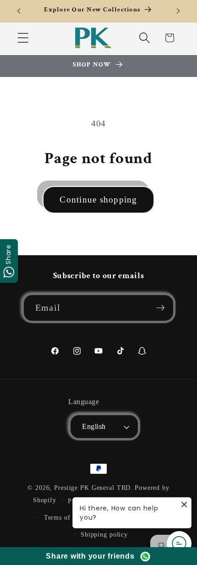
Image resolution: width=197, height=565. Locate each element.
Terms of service (68, 517)
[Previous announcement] (19, 11)
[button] (23, 37)
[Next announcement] (178, 11)
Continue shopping (98, 199)
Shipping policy (104, 534)
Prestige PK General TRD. (93, 487)
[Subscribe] (160, 308)
